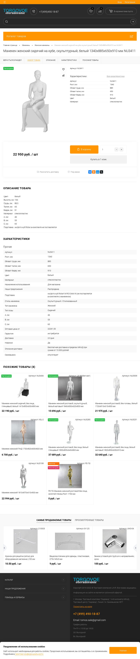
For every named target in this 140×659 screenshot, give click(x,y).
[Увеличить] (35, 101)
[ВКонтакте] (90, 172)
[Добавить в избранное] (63, 69)
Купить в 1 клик (99, 159)
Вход (120, 2)
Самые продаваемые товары (54, 520)
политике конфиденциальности (29, 654)
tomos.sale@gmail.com (93, 620)
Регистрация (130, 2)
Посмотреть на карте (82, 606)
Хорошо (123, 650)
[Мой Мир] (97, 172)
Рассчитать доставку (49, 172)
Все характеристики (116, 76)
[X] (101, 172)
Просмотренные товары (89, 520)
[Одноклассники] (93, 172)
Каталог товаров (16, 36)
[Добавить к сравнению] (63, 75)
